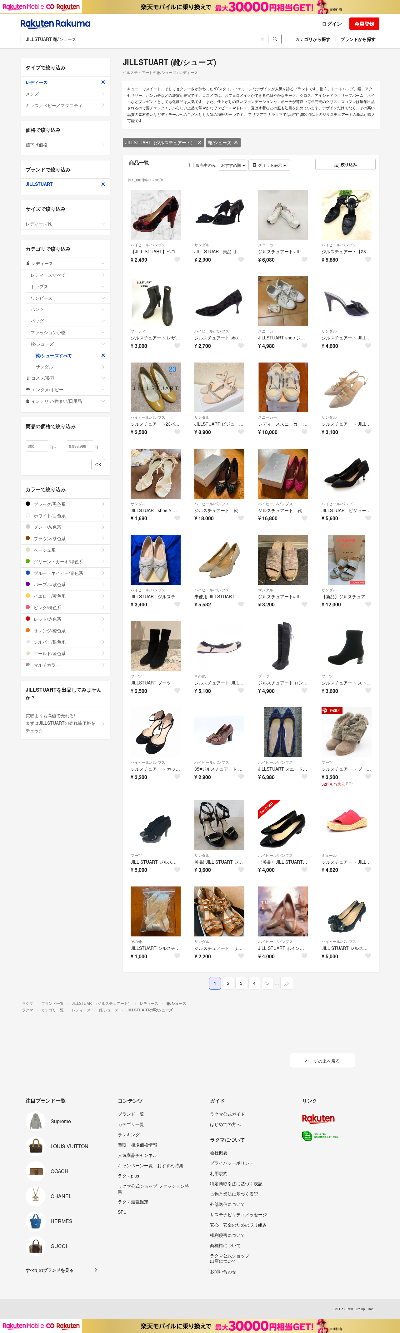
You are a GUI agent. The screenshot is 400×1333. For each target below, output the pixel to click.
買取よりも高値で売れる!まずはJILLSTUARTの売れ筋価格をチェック (60, 722)
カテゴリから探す (312, 39)
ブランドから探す (358, 39)
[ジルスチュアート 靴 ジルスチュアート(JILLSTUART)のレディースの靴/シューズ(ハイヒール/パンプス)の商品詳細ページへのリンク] (219, 474)
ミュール (329, 855)
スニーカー (267, 244)
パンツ (37, 309)
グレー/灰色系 (46, 527)
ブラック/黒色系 (49, 504)
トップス (39, 286)
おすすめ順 (231, 165)
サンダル (201, 244)
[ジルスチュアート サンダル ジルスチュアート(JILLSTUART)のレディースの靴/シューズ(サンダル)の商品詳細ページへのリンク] (219, 911)
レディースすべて (48, 275)
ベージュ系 (44, 550)
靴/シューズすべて (54, 355)
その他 (200, 676)
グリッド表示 (270, 165)
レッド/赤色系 (46, 619)
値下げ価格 (37, 144)
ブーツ (136, 676)
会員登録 (364, 23)
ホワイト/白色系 (49, 515)
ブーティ (138, 330)
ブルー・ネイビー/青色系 (57, 573)
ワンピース (41, 298)
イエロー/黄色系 (49, 596)
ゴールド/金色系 (49, 653)
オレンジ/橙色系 (49, 630)
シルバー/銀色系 (49, 642)
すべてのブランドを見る (50, 1270)
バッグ (37, 321)
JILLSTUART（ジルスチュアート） (160, 142)
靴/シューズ (219, 142)
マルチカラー (46, 665)
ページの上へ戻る (322, 1061)
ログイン (332, 23)
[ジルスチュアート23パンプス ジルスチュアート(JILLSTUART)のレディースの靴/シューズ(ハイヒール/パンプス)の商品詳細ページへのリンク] (156, 387)
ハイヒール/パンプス (148, 244)
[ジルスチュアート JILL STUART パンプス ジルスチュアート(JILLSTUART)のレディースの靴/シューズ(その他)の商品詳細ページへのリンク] (219, 646)
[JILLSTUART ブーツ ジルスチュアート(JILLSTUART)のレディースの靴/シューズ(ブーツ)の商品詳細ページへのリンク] (156, 646)
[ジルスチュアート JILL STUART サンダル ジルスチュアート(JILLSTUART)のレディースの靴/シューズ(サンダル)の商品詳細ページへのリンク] (347, 301)
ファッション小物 (48, 332)
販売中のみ (206, 165)
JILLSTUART (39, 184)
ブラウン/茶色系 (49, 538)
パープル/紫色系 (49, 584)
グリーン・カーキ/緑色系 (57, 561)
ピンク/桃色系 (46, 607)
